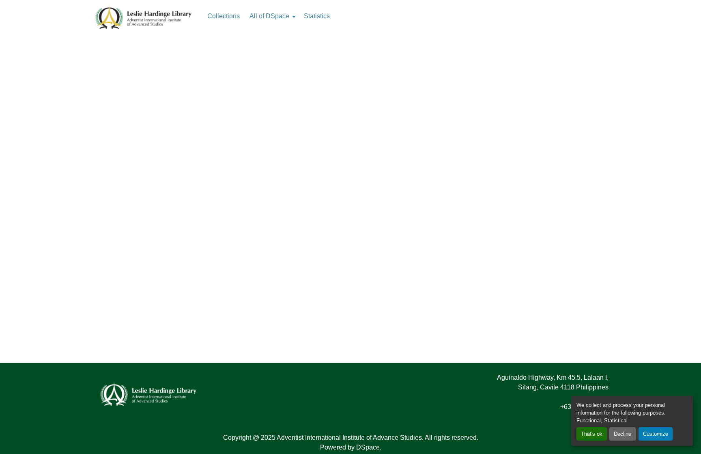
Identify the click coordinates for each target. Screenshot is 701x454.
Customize (655, 434)
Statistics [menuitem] (317, 16)
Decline (622, 434)
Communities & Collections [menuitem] (223, 16)
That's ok (591, 434)
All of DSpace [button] (269, 16)
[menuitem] (272, 16)
